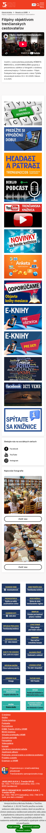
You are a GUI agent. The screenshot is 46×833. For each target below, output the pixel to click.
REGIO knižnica (8, 732)
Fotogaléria (7, 740)
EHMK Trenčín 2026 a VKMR (14, 729)
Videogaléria (7, 743)
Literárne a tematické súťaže (14, 749)
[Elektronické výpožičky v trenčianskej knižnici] (23, 317)
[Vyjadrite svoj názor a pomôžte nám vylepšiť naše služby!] (23, 266)
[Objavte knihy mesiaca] (23, 292)
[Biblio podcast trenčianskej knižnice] (23, 190)
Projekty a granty (9, 758)
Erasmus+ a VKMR (10, 760)
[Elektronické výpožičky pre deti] (23, 343)
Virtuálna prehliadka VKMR (13, 735)
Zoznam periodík (9, 737)
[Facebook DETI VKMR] (23, 394)
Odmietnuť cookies (31, 827)
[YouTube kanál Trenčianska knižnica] (23, 215)
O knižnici (6, 714)
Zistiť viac (23, 519)
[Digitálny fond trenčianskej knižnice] (23, 368)
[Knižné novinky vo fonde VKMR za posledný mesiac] (23, 241)
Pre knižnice (7, 726)
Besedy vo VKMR (21, 12)
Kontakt (5, 746)
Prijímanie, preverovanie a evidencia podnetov (22, 755)
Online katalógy (9, 720)
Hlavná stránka (7, 12)
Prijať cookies (13, 827)
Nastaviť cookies (24, 830)
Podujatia (6, 723)
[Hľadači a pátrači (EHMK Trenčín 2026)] (23, 164)
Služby (5, 717)
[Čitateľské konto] (23, 139)
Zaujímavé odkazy (10, 752)
